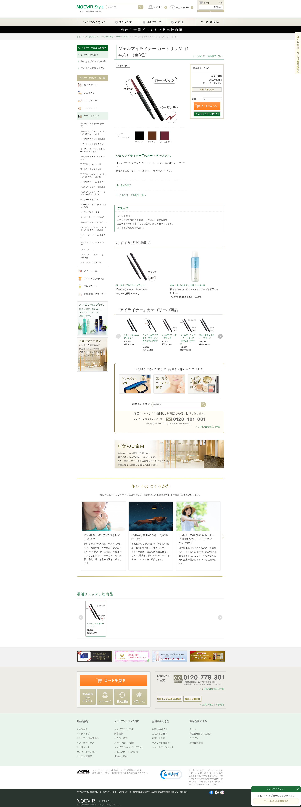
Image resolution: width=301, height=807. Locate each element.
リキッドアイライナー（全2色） (92, 125)
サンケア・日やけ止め (88, 738)
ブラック (139, 142)
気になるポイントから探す (94, 61)
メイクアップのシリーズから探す (99, 37)
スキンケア (82, 729)
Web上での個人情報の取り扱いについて (94, 792)
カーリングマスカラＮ (89, 212)
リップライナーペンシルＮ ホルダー (92, 158)
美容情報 (118, 733)
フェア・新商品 (84, 756)
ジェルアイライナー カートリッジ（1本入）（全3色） (92, 193)
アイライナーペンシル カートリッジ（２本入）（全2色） (93, 228)
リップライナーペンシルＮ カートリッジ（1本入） (92, 150)
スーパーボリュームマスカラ (92, 217)
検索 (203, 404)
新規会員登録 (196, 742)
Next (220, 336)
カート (193, 729)
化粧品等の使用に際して (167, 792)
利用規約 (183, 792)
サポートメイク (122, 37)
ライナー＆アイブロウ (89, 199)
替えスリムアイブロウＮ (90, 169)
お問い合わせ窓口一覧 (209, 427)
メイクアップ (83, 733)
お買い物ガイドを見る (213, 704)
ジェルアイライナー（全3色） (93, 187)
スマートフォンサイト (163, 747)
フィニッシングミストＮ (90, 263)
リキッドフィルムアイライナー (93, 222)
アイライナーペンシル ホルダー (92, 236)
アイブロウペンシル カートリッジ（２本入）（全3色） (93, 175)
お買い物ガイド (159, 729)
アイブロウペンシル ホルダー (92, 182)
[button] (171, 774)
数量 (194, 98)
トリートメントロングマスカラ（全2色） (93, 206)
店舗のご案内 (120, 756)
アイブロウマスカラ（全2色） (93, 139)
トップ (79, 37)
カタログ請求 (120, 738)
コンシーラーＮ (86, 250)
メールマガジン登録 (124, 742)
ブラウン (151, 142)
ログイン (194, 738)
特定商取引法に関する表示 (144, 792)
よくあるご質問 (159, 733)
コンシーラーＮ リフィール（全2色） (91, 256)
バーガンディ (166, 142)
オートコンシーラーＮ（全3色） (92, 243)
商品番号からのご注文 (200, 733)
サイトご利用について (122, 792)
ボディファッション (86, 752)
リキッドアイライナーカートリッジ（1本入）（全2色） (93, 132)
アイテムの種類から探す (93, 68)
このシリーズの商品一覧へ (209, 56)
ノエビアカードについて (126, 752)
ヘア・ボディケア (85, 742)
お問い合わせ (158, 738)
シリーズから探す (89, 54)
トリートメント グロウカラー (92, 144)
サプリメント (83, 747)
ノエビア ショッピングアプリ (128, 747)
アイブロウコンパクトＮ (90, 164)
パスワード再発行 (160, 742)
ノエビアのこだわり (124, 729)
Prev (118, 336)
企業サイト (106, 801)
